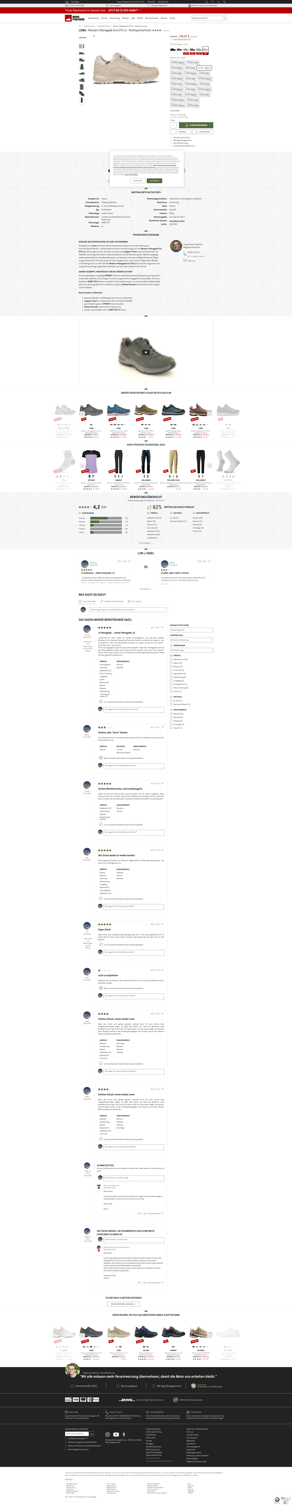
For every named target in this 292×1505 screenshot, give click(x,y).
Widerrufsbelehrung (153, 1455)
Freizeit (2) (197, 531)
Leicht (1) (177, 691)
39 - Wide (190, 78)
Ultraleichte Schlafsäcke (155, 1487)
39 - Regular (177, 78)
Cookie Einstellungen (154, 1452)
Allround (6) (197, 521)
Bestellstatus (151, 1435)
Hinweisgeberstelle (193, 1453)
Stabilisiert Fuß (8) (154, 518)
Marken (164, 18)
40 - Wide (204, 84)
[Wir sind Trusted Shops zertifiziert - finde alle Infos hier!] (194, 1386)
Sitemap (93, 1497)
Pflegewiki (190, 1461)
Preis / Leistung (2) (180, 688)
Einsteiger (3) (198, 528)
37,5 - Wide (176, 73)
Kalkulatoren (70, 1486)
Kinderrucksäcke (153, 1489)
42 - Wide (204, 95)
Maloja (190, 1487)
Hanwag (190, 1489)
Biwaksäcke (151, 1491)
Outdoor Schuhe (89, 26)
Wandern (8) (198, 518)
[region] (147, 168)
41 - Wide (190, 89)
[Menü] (290, 1497)
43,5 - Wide (192, 105)
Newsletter (190, 1441)
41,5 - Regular (204, 89)
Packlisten (69, 1489)
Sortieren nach (176, 635)
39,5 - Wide (176, 84)
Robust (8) (151, 521)
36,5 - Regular (177, 62)
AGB (147, 1450)
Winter (140, 18)
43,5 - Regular (177, 105)
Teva (189, 1484)
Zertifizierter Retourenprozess (190, 1400)
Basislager (75, 2)
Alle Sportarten (151, 18)
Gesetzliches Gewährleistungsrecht (159, 1461)
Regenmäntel (111, 1486)
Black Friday (70, 1493)
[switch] (286, 1502)
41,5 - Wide (176, 95)
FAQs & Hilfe (150, 1438)
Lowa (82, 30)
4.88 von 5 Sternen (204, 5)
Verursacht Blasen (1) (178, 521)
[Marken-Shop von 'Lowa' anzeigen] (82, 37)
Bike (133, 18)
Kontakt (149, 1441)
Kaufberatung (71, 1487)
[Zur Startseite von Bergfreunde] (75, 18)
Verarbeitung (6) (153, 534)
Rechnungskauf (115, 5)
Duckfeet (191, 1486)
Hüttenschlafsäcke (153, 1484)
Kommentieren (154, 1213)
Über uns (189, 1432)
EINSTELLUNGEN (138, 180)
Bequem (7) (151, 524)
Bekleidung (93, 18)
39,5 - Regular (204, 78)
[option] (127, 68)
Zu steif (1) (174, 518)
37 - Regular (177, 68)
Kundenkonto (191, 1438)
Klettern (125, 18)
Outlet (172, 18)
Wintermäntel (111, 1489)
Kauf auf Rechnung (180, 143)
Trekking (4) (197, 524)
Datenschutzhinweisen (131, 174)
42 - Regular (191, 95)
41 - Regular (177, 89)
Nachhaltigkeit (192, 1458)
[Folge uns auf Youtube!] (117, 1435)
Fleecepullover (111, 1493)
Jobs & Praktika (192, 1435)
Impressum (190, 1450)
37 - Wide (190, 68)
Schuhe (104, 18)
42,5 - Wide (192, 100)
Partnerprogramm (193, 1447)
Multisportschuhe (104, 26)
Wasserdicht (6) (153, 531)
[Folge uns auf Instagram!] (109, 1435)
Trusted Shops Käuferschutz (184, 146)
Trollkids (190, 1493)
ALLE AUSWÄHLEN (154, 180)
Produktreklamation (153, 1447)
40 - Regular (191, 84)
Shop (67, 2)
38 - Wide (204, 73)
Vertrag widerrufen (153, 1458)
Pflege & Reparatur (72, 1491)
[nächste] (209, 413)
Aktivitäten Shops (72, 1484)
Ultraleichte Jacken (113, 1491)
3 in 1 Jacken (111, 1484)
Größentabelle (175, 110)
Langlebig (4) (152, 538)
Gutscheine (190, 1444)
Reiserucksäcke (152, 1486)
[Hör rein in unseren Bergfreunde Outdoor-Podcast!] (126, 1435)
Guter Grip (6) (152, 528)
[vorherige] (82, 413)
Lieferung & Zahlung (154, 1432)
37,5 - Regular (204, 68)
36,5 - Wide (192, 62)
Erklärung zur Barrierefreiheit (197, 1455)
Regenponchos (112, 1487)
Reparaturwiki (201, 1461)
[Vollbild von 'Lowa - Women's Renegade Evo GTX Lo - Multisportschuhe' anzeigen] (94, 36)
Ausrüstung (115, 18)
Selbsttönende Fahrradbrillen (157, 1493)
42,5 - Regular (177, 100)
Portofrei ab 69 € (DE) (76, 5)
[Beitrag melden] (129, 561)
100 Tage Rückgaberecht (159, 5)
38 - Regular (190, 73)
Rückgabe (150, 1444)
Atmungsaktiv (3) (180, 684)
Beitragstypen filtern (179, 625)
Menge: (172, 120)
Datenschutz (155, 1450)
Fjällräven (191, 1491)
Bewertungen (179, 645)
